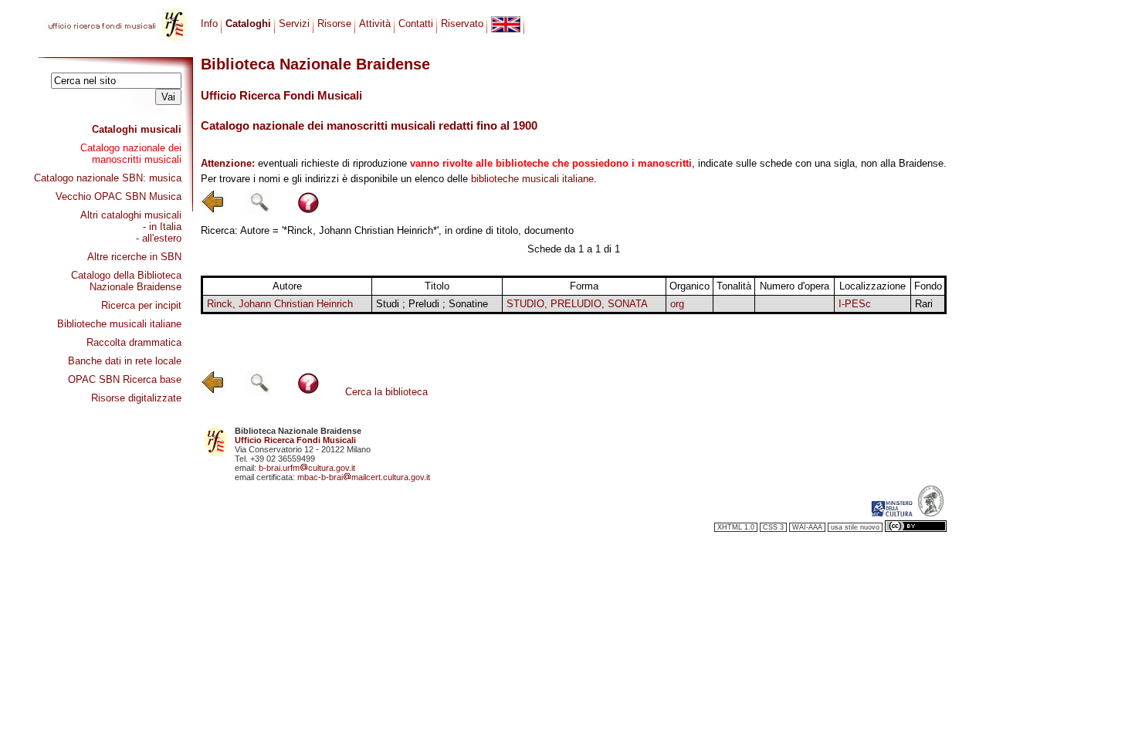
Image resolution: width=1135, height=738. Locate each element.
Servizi (294, 23)
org (677, 304)
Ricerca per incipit (141, 305)
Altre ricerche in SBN (134, 256)
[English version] (505, 24)
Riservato (462, 23)
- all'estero (158, 238)
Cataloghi (248, 23)
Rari (924, 304)
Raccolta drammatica (133, 342)
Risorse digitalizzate (136, 398)
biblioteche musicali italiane (532, 178)
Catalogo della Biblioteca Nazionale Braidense (126, 281)
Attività (375, 23)
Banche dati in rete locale (124, 361)
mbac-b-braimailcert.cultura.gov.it (363, 477)
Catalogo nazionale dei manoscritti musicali (130, 153)
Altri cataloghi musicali (130, 215)
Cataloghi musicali (136, 129)
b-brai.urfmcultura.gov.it (307, 467)
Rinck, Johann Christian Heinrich (280, 304)
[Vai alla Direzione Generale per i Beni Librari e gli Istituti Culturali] (892, 513)
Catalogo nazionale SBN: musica (107, 178)
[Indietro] (213, 211)
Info (209, 23)
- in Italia (162, 226)
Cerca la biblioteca (386, 392)
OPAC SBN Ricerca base (124, 379)
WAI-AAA (807, 527)
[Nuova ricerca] (259, 211)
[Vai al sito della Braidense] (931, 513)
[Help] (308, 211)
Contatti (415, 23)
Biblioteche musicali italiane (119, 324)
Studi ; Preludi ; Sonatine (432, 304)
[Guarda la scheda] (734, 304)
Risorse (334, 23)
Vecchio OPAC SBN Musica (118, 196)
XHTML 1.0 (735, 527)
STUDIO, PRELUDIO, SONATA (577, 304)
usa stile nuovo (855, 527)
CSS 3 (773, 527)
